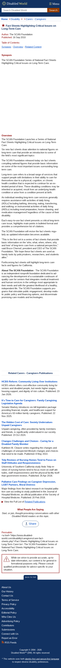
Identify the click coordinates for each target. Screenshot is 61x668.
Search (53, 10)
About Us (6, 587)
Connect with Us (10, 633)
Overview (18, 46)
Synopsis (6, 46)
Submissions (8, 629)
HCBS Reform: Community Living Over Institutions (29, 381)
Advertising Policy (11, 621)
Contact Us (7, 595)
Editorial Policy (9, 612)
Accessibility (8, 608)
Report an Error (9, 638)
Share (32, 523)
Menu (54, 3)
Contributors (8, 625)
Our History (7, 591)
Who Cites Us (9, 616)
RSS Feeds (10, 642)
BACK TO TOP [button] (30, 577)
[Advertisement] (30, 99)
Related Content (33, 46)
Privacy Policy (9, 604)
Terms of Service (10, 600)
